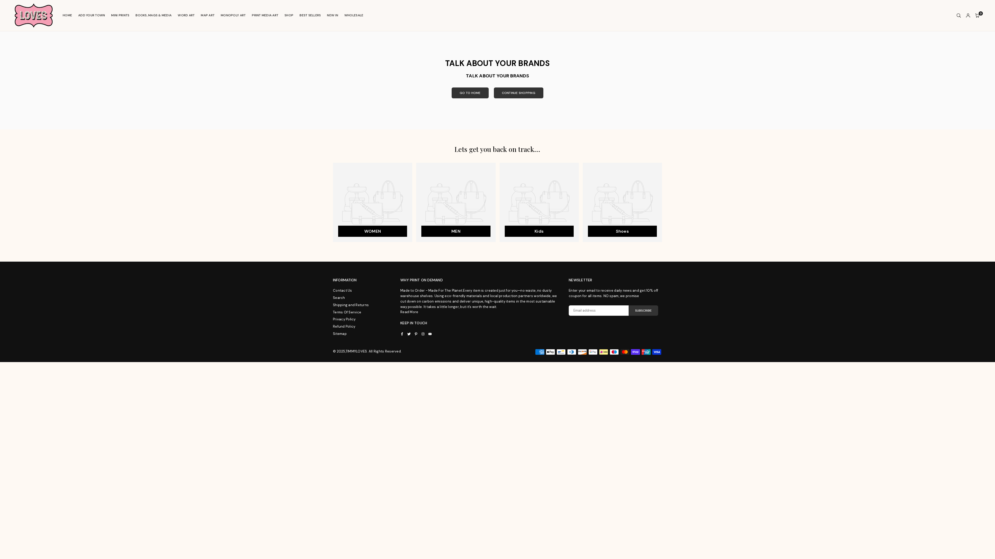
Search (339, 298)
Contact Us (342, 290)
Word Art (186, 15)
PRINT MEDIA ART (265, 15)
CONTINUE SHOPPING (518, 93)
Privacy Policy (344, 319)
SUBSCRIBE (643, 310)
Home (67, 15)
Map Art (208, 15)
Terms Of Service (347, 312)
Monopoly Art (233, 15)
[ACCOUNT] (968, 15)
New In (332, 15)
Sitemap (340, 334)
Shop (289, 15)
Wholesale (353, 15)
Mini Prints (120, 15)
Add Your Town (91, 15)
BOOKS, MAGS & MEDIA (154, 15)
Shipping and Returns (351, 305)
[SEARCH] (958, 15)
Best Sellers (310, 15)
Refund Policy (344, 326)
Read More (409, 312)
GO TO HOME (470, 93)
